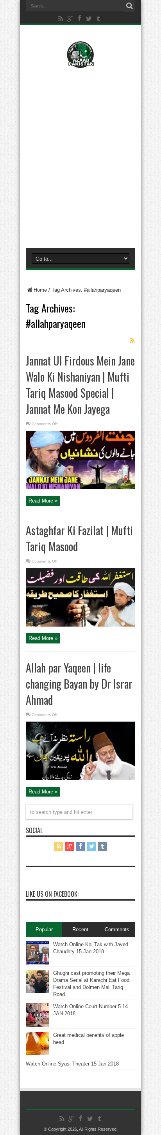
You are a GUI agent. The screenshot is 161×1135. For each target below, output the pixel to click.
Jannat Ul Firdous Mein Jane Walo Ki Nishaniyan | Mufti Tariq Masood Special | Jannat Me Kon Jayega (80, 385)
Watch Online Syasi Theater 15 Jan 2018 (72, 1064)
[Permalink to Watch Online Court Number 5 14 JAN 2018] (37, 1025)
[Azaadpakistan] (80, 62)
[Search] (129, 6)
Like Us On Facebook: (52, 894)
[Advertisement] (80, 156)
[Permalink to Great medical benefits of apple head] (37, 1053)
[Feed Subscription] (132, 340)
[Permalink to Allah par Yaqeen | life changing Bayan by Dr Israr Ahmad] (80, 778)
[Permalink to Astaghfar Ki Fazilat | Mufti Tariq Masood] (80, 625)
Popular (44, 929)
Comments (117, 929)
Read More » (43, 501)
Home (40, 290)
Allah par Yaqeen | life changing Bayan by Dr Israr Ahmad (79, 684)
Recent (80, 929)
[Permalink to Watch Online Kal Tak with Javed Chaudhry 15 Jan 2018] (37, 963)
